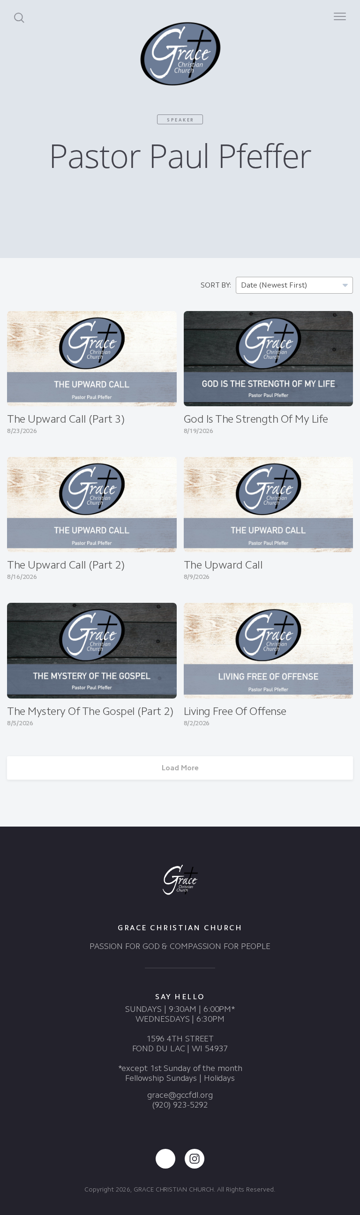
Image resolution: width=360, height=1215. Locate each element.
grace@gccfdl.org (179, 1095)
